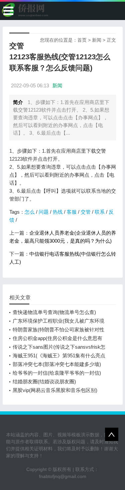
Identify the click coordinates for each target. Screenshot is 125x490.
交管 (86, 212)
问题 (44, 212)
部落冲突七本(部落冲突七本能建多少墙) (57, 364)
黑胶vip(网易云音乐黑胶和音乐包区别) (55, 390)
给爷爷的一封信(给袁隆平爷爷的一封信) (57, 373)
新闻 (96, 40)
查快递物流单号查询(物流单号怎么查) (54, 312)
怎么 (30, 212)
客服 (72, 212)
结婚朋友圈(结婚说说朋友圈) (44, 381)
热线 (58, 212)
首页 (82, 40)
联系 (100, 212)
